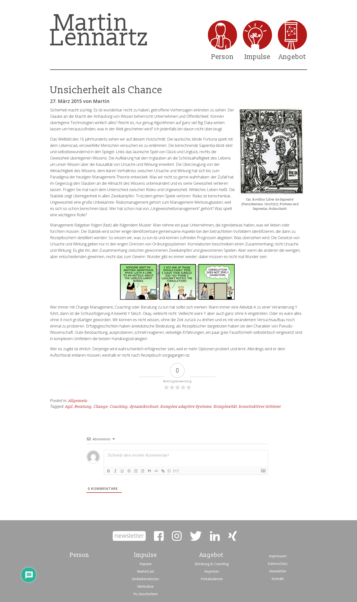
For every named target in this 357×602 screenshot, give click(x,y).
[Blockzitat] (149, 471)
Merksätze (145, 586)
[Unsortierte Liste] (142, 471)
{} (169, 470)
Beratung (82, 406)
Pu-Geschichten (145, 594)
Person (222, 57)
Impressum (278, 556)
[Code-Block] (156, 471)
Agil (68, 406)
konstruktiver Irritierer (260, 406)
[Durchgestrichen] (129, 471)
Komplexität (225, 406)
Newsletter (277, 571)
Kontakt (278, 578)
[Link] (163, 471)
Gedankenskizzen (145, 579)
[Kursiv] (115, 471)
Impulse (257, 57)
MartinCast (145, 571)
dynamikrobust (143, 406)
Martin (101, 101)
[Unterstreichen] (122, 471)
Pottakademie (212, 579)
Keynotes (211, 571)
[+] (176, 470)
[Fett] (108, 471)
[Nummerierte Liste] (135, 471)
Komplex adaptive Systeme (186, 406)
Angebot (292, 57)
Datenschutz (278, 563)
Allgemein (77, 400)
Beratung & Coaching (212, 563)
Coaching (119, 406)
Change (100, 406)
